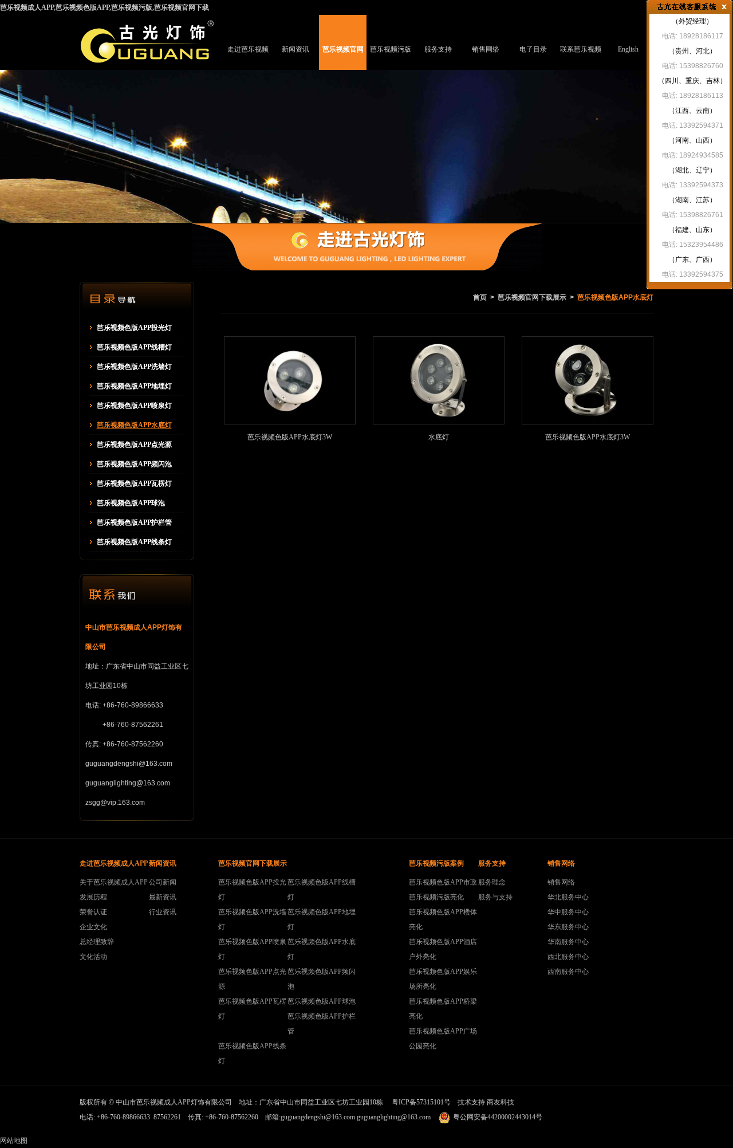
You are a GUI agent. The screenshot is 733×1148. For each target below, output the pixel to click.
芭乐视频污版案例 (390, 57)
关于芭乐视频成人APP (114, 882)
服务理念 (492, 882)
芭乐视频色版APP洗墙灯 (134, 367)
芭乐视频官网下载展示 (343, 57)
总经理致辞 (97, 942)
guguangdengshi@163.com (318, 1117)
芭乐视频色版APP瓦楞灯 (134, 483)
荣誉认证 (93, 912)
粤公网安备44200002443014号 (497, 1117)
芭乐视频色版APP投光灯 (134, 328)
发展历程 (93, 897)
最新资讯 (162, 897)
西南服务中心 (568, 972)
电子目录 (533, 49)
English (628, 49)
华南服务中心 (568, 942)
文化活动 (93, 957)
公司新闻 (162, 882)
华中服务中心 (568, 912)
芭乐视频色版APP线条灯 (134, 542)
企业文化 (93, 927)
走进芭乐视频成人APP (248, 57)
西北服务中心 (568, 957)
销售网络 (485, 49)
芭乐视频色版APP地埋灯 (134, 386)
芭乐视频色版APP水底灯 (134, 425)
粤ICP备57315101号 (421, 1102)
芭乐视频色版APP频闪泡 (134, 464)
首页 (480, 297)
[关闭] (724, 7)
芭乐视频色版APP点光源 (134, 445)
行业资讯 (162, 912)
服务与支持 (495, 897)
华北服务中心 (568, 897)
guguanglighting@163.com (394, 1117)
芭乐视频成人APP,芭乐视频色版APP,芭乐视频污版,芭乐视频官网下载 (104, 7)
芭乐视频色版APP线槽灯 (134, 347)
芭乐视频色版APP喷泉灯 (134, 406)
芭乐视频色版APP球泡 (131, 503)
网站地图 (13, 1141)
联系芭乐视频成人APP (580, 57)
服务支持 (438, 49)
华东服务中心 (568, 927)
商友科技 (500, 1102)
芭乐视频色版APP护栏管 (134, 522)
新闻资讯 (295, 49)
